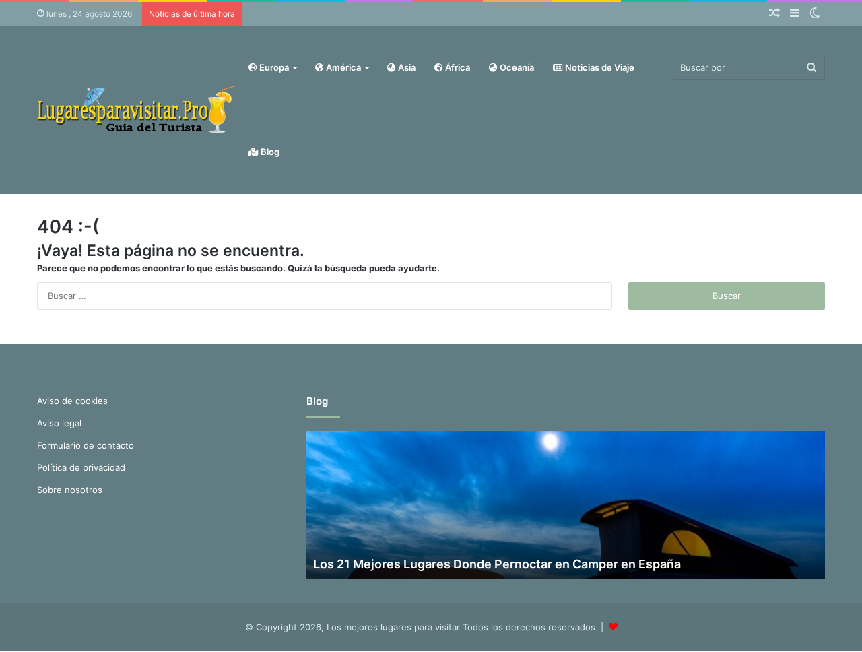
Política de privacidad (81, 467)
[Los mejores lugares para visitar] (138, 109)
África (456, 67)
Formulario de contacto (85, 445)
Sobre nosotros (69, 489)
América (342, 67)
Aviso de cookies (72, 400)
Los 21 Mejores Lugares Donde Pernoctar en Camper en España (497, 564)
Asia (406, 67)
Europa (273, 67)
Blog (269, 151)
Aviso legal (59, 423)
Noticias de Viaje (598, 67)
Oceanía (516, 67)
